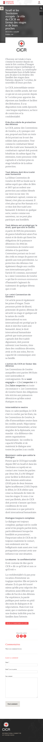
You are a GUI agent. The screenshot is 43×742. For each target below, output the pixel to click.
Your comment (8, 676)
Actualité (16, 32)
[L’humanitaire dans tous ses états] (21, 2)
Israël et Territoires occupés (17, 623)
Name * (7, 662)
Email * (11, 669)
